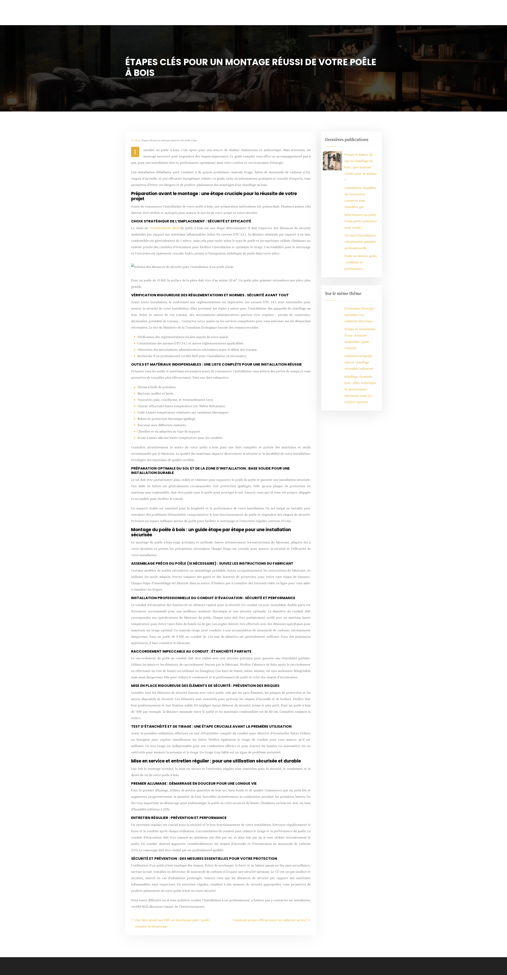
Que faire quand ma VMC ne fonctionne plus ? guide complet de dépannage (172, 923)
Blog (137, 140)
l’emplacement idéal (164, 228)
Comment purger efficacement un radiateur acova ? (270, 920)
